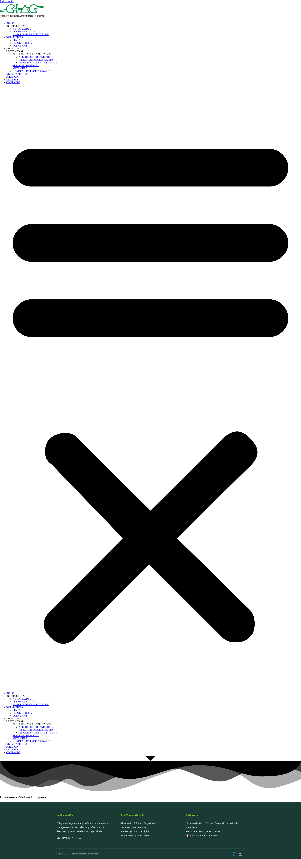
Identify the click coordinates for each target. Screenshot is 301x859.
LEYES (17, 40)
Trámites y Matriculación (134, 827)
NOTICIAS (12, 79)
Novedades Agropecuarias (135, 835)
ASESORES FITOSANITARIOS (36, 57)
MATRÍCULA (20, 68)
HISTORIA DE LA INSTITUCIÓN (31, 34)
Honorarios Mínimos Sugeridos (138, 823)
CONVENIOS (20, 45)
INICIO (10, 23)
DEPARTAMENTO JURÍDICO (16, 75)
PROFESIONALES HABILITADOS (38, 62)
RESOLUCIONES (22, 43)
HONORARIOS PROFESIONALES (31, 71)
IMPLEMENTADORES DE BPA (36, 59)
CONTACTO (13, 82)
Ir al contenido (7, 1)
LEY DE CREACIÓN (24, 31)
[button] (150, 387)
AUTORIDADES (22, 28)
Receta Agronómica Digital (135, 831)
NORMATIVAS (14, 37)
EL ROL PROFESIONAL (26, 65)
